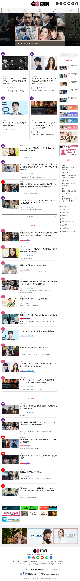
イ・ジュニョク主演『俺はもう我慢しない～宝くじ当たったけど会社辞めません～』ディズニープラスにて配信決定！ (38, 167)
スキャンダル (35, 134)
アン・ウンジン (23, 209)
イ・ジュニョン (32, 464)
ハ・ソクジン (35, 271)
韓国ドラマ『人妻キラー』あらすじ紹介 (34, 299)
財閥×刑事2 (31, 448)
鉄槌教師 (29, 497)
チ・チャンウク (50, 134)
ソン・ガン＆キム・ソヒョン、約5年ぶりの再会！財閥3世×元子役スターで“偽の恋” (44, 81)
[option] (14, 536)
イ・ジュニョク (28, 176)
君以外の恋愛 (39, 209)
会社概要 (64, 225)
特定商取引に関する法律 (69, 231)
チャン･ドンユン (7, 132)
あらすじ (22, 271)
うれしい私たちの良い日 (30, 321)
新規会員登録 (65, 212)
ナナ (33, 136)
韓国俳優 (34, 497)
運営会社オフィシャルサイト (44, 564)
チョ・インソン (32, 478)
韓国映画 (49, 478)
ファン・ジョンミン (41, 478)
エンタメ (6, 87)
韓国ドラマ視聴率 (34, 193)
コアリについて (66, 206)
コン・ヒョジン (28, 305)
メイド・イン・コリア (8, 91)
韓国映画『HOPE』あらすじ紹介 (31, 472)
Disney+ (22, 176)
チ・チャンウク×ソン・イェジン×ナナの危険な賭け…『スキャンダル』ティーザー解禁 (43, 125)
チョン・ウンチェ (24, 448)
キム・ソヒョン (35, 90)
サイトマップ (32, 564)
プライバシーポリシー (32, 563)
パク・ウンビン (23, 157)
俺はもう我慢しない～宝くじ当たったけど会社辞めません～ (33, 177)
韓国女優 (37, 448)
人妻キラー (35, 305)
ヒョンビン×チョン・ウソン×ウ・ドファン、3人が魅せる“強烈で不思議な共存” (14, 81)
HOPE (21, 478)
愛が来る (41, 271)
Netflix (21, 354)
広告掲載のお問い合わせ (69, 222)
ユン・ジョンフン (51, 321)
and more (30, 216)
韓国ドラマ (46, 271)
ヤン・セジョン (42, 354)
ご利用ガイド (65, 209)
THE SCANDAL (23, 290)
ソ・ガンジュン (31, 209)
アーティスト (13, 87)
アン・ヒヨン (28, 271)
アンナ (21, 193)
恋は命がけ (30, 157)
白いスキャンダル (50, 90)
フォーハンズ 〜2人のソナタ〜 (49, 464)
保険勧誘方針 (65, 228)
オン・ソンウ (27, 354)
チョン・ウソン (13, 90)
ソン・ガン (42, 90)
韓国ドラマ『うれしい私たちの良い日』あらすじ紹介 (38, 315)
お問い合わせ (65, 218)
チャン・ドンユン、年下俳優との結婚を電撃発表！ (38, 331)
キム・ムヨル (23, 497)
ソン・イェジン (42, 134)
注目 (22, 190)
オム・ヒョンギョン (41, 321)
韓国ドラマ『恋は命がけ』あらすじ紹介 (34, 347)
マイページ (65, 215)
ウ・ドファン (6, 90)
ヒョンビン (20, 90)
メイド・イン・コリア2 (19, 91)
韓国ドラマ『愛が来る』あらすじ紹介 (33, 265)
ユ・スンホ (22, 415)
